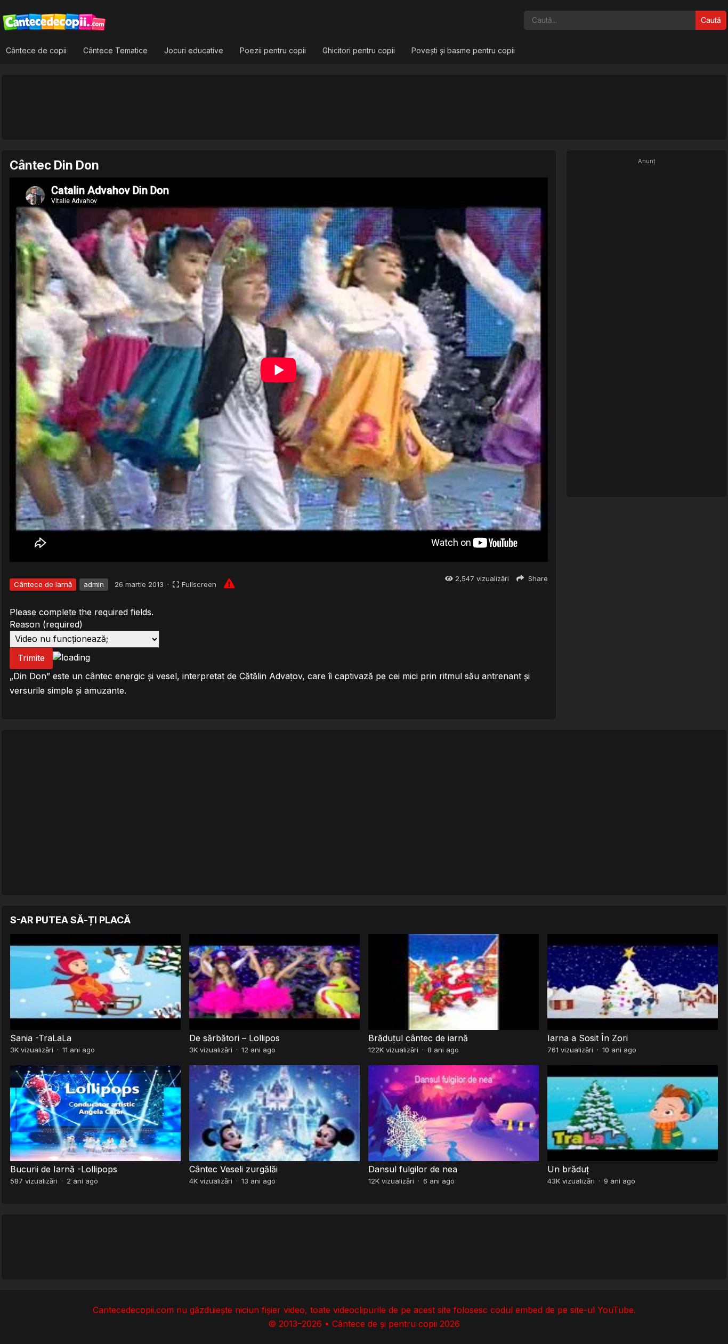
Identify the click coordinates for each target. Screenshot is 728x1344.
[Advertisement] (364, 107)
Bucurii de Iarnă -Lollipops (63, 1169)
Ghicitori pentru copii (358, 50)
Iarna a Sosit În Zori (587, 1038)
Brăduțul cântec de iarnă (418, 1038)
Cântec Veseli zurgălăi (233, 1169)
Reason (46, 624)
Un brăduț (568, 1169)
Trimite (31, 658)
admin (94, 584)
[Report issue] (229, 583)
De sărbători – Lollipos (234, 1038)
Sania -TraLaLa (40, 1038)
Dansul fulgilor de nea (412, 1169)
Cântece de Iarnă (43, 584)
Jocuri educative (193, 50)
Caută (711, 20)
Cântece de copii (36, 50)
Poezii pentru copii (273, 50)
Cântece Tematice (115, 50)
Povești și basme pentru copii (463, 50)
